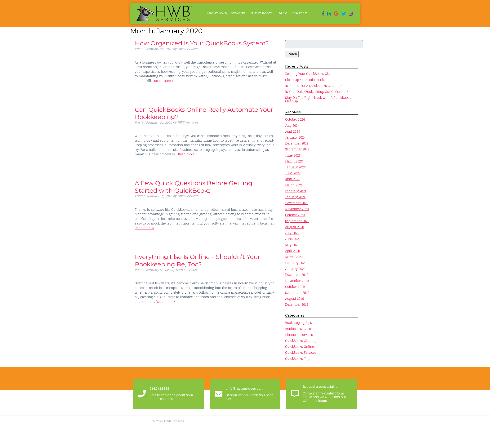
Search (292, 54)
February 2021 (295, 191)
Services (238, 13)
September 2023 (297, 149)
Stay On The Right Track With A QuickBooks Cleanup (318, 99)
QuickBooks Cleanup (301, 340)
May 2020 (292, 244)
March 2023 (294, 161)
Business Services (299, 328)
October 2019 (295, 286)
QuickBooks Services (300, 352)
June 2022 (293, 173)
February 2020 (295, 262)
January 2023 (295, 167)
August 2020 (294, 227)
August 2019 (294, 298)
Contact (299, 13)
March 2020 (294, 257)
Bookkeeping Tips (298, 322)
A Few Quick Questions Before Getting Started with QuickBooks (193, 186)
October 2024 (295, 119)
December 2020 (296, 203)
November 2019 (297, 280)
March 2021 (294, 185)
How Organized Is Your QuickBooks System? (202, 43)
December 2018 (296, 304)
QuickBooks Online (299, 346)
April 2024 (292, 131)
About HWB (217, 13)
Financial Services (299, 334)
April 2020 (292, 251)
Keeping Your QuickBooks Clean (309, 73)
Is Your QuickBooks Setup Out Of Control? (316, 91)
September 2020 (297, 221)
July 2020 (292, 233)
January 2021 (295, 197)
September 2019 (297, 292)
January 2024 (295, 137)
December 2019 (296, 274)
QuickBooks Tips (297, 358)
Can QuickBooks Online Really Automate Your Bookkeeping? (204, 113)
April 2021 (292, 179)
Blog (283, 13)
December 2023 (296, 143)
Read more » (163, 80)
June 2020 (293, 239)
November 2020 (297, 209)
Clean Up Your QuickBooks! (306, 79)
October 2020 (295, 215)
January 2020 (295, 268)
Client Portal (262, 13)
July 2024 (292, 125)
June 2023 (293, 155)
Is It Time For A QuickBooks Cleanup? (313, 85)
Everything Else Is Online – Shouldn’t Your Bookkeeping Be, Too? (197, 260)
